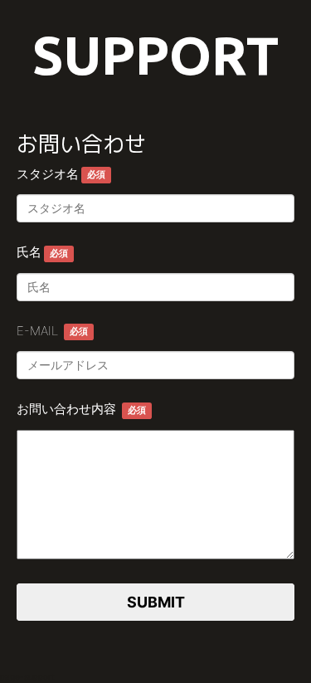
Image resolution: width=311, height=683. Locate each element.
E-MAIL (52, 331)
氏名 (42, 252)
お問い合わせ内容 (81, 409)
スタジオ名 (61, 174)
